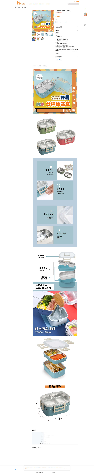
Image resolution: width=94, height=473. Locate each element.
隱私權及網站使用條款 (39, 472)
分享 (57, 59)
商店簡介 (37, 471)
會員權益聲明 (54, 472)
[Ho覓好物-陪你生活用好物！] (21, 3)
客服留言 (53, 471)
